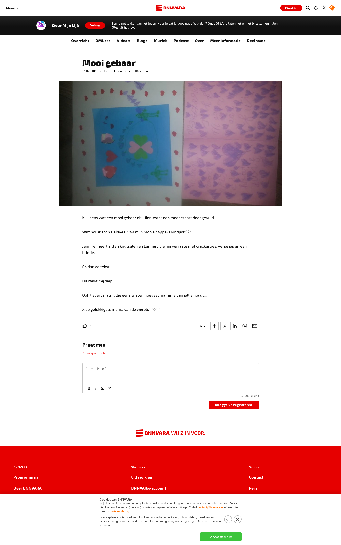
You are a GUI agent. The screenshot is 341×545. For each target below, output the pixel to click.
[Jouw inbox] (315, 8)
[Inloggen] (323, 8)
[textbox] (171, 373)
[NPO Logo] (332, 8)
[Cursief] (96, 388)
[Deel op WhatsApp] (245, 326)
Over (199, 40)
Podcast (181, 40)
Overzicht (80, 40)
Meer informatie (225, 40)
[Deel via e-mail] (255, 326)
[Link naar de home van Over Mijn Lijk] (41, 25)
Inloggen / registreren (233, 405)
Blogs (142, 40)
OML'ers (103, 40)
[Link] (109, 388)
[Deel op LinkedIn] (235, 326)
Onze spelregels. (94, 353)
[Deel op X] (225, 326)
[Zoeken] (307, 8)
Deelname (256, 40)
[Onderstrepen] (102, 388)
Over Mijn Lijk (65, 25)
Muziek (160, 40)
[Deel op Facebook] (214, 326)
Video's (123, 40)
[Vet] (89, 388)
